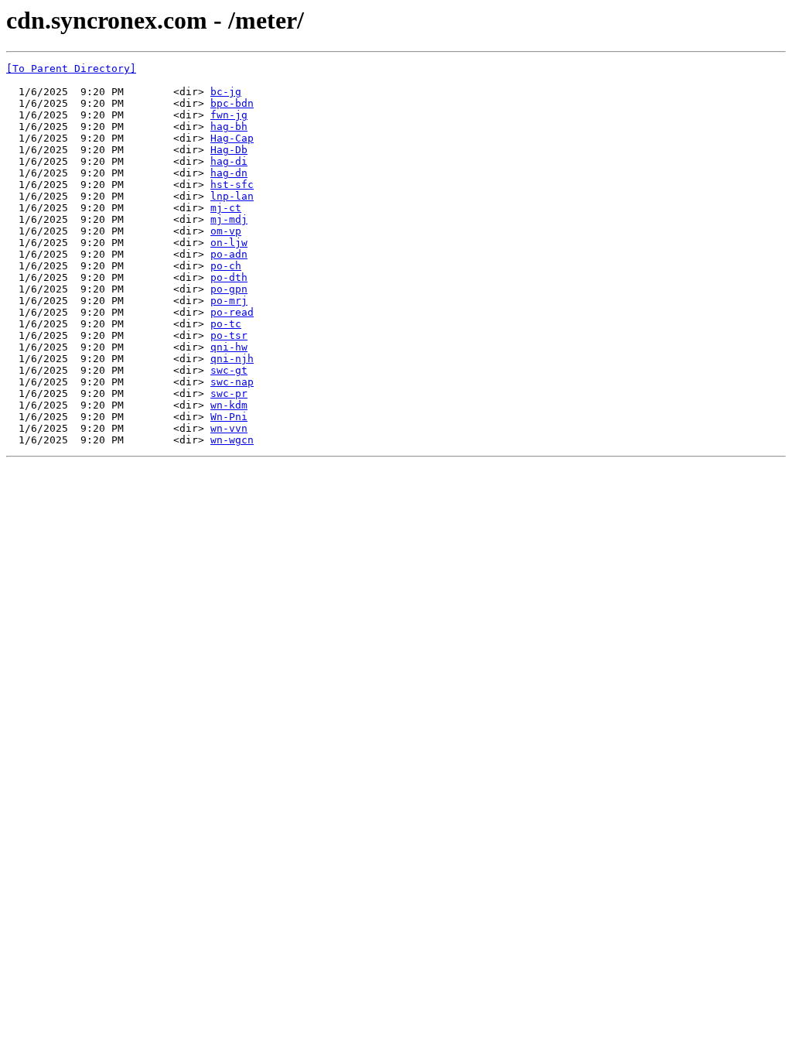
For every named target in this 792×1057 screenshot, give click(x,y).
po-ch (225, 266)
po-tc (225, 324)
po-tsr (229, 335)
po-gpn (229, 289)
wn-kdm (229, 405)
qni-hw (229, 347)
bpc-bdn (232, 103)
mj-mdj (229, 219)
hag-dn (229, 173)
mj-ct (225, 208)
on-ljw (229, 242)
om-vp (225, 231)
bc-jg (225, 91)
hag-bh (229, 126)
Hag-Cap (232, 138)
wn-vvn (229, 428)
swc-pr (229, 393)
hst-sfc (232, 184)
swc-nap (232, 382)
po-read (232, 312)
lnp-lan (232, 196)
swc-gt (229, 370)
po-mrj (229, 300)
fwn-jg (229, 115)
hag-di (229, 161)
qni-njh (232, 358)
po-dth (229, 277)
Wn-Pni (229, 416)
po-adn (229, 254)
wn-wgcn (232, 440)
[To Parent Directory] (71, 68)
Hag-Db (229, 150)
